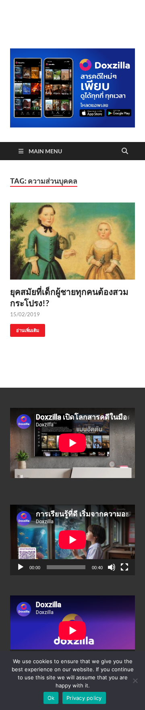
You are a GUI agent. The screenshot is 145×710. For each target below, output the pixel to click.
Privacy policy (84, 698)
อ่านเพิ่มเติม (24, 328)
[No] (135, 681)
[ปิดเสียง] (112, 567)
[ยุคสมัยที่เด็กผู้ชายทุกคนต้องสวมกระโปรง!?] (72, 241)
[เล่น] (21, 567)
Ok (51, 698)
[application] (72, 540)
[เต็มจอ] (124, 567)
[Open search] (125, 151)
